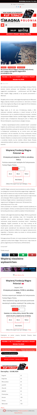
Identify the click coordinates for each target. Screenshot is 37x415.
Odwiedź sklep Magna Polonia (18, 30)
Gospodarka (11, 67)
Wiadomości (21, 67)
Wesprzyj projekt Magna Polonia (18, 34)
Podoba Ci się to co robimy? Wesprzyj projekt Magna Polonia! (18, 78)
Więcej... (3, 408)
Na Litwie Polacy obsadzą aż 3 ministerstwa (9, 350)
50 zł (18, 174)
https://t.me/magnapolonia (17, 356)
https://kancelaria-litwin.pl (7, 337)
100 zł (26, 174)
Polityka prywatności (23, 411)
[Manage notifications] (4, 410)
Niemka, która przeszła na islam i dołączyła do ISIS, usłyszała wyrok (28, 350)
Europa (4, 67)
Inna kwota (18, 179)
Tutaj (29, 184)
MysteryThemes (18, 413)
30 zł (10, 174)
